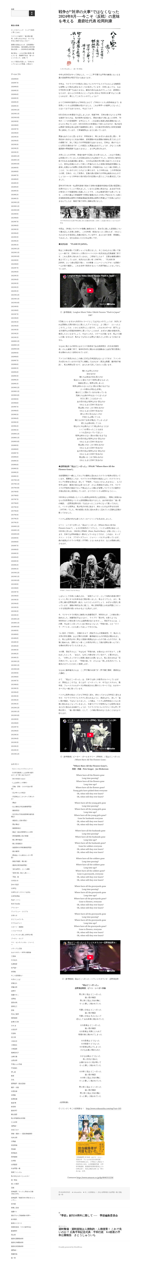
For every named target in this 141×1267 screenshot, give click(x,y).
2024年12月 (15, 156)
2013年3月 (15, 696)
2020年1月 (15, 384)
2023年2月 (15, 241)
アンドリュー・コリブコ (19, 911)
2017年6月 (15, 503)
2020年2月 (15, 380)
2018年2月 (15, 472)
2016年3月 (15, 561)
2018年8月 (15, 449)
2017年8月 (15, 495)
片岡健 (13, 1141)
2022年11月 (15, 252)
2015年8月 (15, 588)
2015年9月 (15, 584)
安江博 (13, 1037)
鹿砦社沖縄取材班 (17, 1242)
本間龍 (13, 1095)
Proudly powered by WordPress (70, 1247)
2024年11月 (15, 160)
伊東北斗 (14, 983)
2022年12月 (15, 249)
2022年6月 (15, 272)
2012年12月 (15, 708)
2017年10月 (15, 488)
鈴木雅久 (14, 1219)
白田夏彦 (14, 1164)
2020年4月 (15, 372)
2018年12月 (15, 434)
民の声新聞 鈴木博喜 (18, 1118)
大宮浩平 (14, 1029)
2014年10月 (15, 627)
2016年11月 (15, 530)
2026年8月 (15, 79)
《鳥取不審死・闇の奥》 (19, 861)
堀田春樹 (14, 1018)
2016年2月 (15, 565)
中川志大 (14, 960)
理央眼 (13, 1149)
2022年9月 (15, 260)
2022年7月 (15, 268)
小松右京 (14, 1041)
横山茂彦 (14, 1114)
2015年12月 (15, 573)
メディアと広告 (16, 948)
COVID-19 (14, 881)
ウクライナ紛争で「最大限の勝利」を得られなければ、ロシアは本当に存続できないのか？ (22, 38)
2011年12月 (15, 754)
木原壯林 (14, 1091)
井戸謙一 (14, 968)
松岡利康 (14, 1099)
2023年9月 (15, 214)
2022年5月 (15, 276)
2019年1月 (15, 430)
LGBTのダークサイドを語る (20, 892)
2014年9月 (15, 630)
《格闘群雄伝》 (16, 828)
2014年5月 (15, 642)
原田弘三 (14, 1006)
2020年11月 (15, 345)
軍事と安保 (15, 1208)
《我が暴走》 (15, 824)
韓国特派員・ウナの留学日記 (21, 1227)
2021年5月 (15, 322)
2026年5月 (15, 90)
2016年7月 (15, 546)
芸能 (12, 1188)
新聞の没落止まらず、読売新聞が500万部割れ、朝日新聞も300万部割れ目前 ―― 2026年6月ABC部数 (23, 47)
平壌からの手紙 (16, 1064)
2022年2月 (15, 287)
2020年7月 (15, 360)
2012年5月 (15, 735)
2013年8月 (15, 677)
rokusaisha (77, 1192)
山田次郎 (14, 1060)
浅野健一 (14, 1126)
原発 (12, 1010)
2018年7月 (15, 453)
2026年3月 (15, 98)
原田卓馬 (14, 1002)
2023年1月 (15, 245)
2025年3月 (15, 144)
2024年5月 (15, 183)
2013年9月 (15, 673)
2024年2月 (15, 195)
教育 (12, 1076)
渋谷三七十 (15, 1130)
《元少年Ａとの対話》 (18, 793)
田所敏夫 (14, 1153)
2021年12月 (15, 295)
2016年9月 (15, 538)
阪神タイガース (16, 1223)
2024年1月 (15, 198)
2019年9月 (15, 399)
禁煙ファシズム (16, 1172)
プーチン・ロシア (17, 938)
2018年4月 (15, 465)
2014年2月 (15, 654)
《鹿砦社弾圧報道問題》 (19, 865)
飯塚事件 (14, 1231)
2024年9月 (15, 168)
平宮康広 (14, 1068)
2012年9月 (15, 719)
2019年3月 (15, 422)
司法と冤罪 (15, 1014)
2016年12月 (15, 526)
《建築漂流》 (15, 810)
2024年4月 (15, 187)
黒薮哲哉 (14, 1254)
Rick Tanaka (15, 904)
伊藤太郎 (14, 987)
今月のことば (15, 979)
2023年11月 (15, 206)
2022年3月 (15, 283)
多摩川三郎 (15, 1022)
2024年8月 (15, 171)
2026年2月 (15, 102)
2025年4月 (15, 141)
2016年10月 (15, 534)
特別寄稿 (14, 1145)
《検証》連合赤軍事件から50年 (22, 832)
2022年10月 (15, 256)
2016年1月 (15, 569)
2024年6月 (15, 179)
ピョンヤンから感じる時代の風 (22, 935)
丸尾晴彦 (14, 964)
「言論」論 (15, 877)
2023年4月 (15, 233)
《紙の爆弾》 (15, 851)
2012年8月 (15, 723)
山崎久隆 (14, 1056)
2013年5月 (15, 688)
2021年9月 (15, 306)
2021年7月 (15, 314)
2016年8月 (15, 542)
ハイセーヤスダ (16, 931)
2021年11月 (15, 299)
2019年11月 (15, 391)
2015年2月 (15, 611)
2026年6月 (15, 87)
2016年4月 (15, 557)
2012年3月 (15, 742)
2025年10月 (15, 117)
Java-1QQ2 (15, 884)
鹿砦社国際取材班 (17, 1238)
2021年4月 (15, 326)
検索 (12, 9)
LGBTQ (13, 888)
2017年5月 (15, 507)
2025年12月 (15, 110)
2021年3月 (15, 330)
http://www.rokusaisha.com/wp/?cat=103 (103, 1108)
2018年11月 (15, 438)
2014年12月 (15, 619)
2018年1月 (15, 476)
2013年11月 (15, 665)
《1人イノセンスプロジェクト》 (22, 769)
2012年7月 (15, 727)
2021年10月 (15, 303)
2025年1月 (15, 152)
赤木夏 (13, 1204)
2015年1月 (15, 615)
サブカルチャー (16, 923)
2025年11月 (15, 114)
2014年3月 (15, 650)
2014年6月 (15, 638)
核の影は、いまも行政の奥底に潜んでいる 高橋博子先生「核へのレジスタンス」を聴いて (22, 55)
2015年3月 (15, 607)
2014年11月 (15, 623)
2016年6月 (15, 549)
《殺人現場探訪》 (17, 844)
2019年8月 (15, 403)
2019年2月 (15, 426)
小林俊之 (14, 1045)
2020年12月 (15, 341)
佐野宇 (13, 991)
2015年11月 (15, 576)
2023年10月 (15, 210)
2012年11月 (15, 711)
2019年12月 (15, 387)
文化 (12, 1080)
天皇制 (13, 1033)
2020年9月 (15, 353)
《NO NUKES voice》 (18, 779)
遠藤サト (14, 1211)
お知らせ (14, 915)
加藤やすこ (15, 995)
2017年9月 (15, 492)
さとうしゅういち (17, 919)
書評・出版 (15, 1087)
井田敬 (13, 972)
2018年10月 (15, 441)
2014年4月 (15, 646)
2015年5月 (15, 600)
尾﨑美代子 (15, 1053)
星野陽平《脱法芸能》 (18, 1083)
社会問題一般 (15, 1168)
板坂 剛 (13, 1103)
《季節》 (14, 803)
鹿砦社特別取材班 (17, 1246)
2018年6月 (15, 457)
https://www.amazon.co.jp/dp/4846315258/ (95, 1177)
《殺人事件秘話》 (17, 840)
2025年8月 (15, 125)
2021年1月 (15, 337)
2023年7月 (15, 222)
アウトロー (15, 908)
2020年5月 (15, 368)
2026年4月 (15, 94)
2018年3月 (15, 468)
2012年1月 (15, 750)
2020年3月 (15, 376)
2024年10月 (15, 164)
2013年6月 (15, 684)
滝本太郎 (14, 1137)
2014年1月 (15, 657)
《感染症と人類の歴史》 (19, 820)
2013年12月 (15, 661)
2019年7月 (15, 407)
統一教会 (14, 1180)
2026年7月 (15, 83)
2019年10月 (15, 395)
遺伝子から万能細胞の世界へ (21, 1215)
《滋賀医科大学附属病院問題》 (22, 847)
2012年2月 (15, 746)
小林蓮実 (14, 1049)
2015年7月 (15, 592)
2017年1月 (15, 522)
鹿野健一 (14, 1250)
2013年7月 (15, 681)
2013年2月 (15, 700)
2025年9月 (15, 121)
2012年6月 (15, 731)
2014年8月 (15, 634)
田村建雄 (14, 1157)
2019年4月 (15, 418)
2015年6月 (15, 596)
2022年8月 (15, 264)
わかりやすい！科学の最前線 (21, 952)
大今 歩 (13, 1026)
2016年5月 (15, 553)
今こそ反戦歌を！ (17, 975)
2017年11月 (15, 484)
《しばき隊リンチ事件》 (19, 783)
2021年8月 (15, 310)
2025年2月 (15, 148)
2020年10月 (15, 349)
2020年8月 (15, 357)
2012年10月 (15, 715)
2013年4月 (15, 692)
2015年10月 (15, 580)
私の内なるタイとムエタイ (20, 1176)
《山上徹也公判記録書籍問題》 (22, 806)
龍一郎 (13, 1258)
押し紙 (13, 1072)
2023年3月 (15, 237)
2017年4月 (15, 511)
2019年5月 (15, 414)
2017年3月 (15, 515)
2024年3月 (15, 191)
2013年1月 (15, 704)
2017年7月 (15, 499)
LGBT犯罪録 (15, 896)
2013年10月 (15, 669)
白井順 (13, 1161)
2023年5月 (15, 229)
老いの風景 (15, 1184)
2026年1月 (15, 106)
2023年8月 (15, 218)
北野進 (13, 999)
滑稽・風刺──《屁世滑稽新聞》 (22, 1134)
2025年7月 (15, 129)
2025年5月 (15, 137)
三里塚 (13, 956)
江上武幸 (14, 1122)
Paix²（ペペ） (16, 900)
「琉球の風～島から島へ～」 (21, 873)
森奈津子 (14, 1110)
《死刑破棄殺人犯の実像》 (20, 836)
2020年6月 (15, 364)
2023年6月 (15, 225)
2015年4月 (15, 603)
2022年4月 (15, 279)
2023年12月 (15, 202)
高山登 (13, 1235)
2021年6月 (15, 318)
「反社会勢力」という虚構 (20, 869)
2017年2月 (15, 519)
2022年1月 (15, 291)
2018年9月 (15, 445)
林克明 (13, 1107)
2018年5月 (15, 461)
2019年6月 (15, 411)
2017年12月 (15, 480)
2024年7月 (15, 175)
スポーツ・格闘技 (17, 927)
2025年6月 (15, 133)
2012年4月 (15, 738)
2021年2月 (15, 333)
